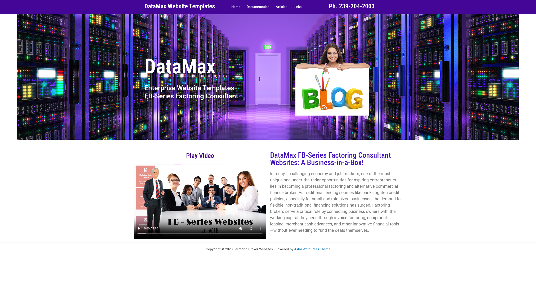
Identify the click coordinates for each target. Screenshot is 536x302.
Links (298, 7)
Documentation (258, 7)
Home (235, 7)
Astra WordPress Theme (312, 249)
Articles (281, 7)
